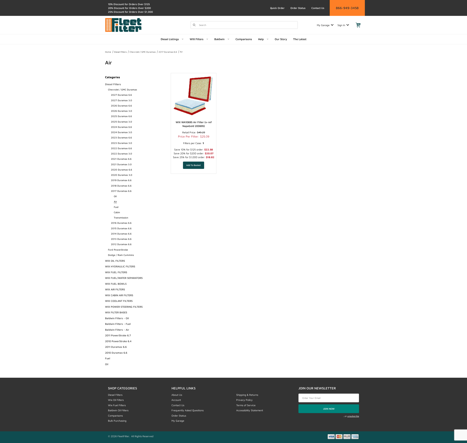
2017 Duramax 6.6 (168, 52)
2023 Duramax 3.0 (121, 143)
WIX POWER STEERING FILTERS (124, 306)
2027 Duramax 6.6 (121, 94)
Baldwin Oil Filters (118, 410)
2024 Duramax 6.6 (121, 126)
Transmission (121, 217)
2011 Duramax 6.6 (116, 346)
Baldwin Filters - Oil (117, 318)
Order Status (298, 7)
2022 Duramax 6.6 (121, 148)
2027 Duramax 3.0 (121, 100)
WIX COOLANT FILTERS (119, 300)
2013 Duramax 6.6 (121, 238)
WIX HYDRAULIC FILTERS (120, 266)
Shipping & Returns (247, 394)
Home (108, 52)
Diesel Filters (120, 52)
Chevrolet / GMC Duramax (143, 52)
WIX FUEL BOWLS (116, 283)
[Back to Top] (456, 420)
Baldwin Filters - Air (117, 329)
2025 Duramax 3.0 (121, 121)
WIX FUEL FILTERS (116, 272)
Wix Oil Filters (116, 399)
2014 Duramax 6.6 (121, 233)
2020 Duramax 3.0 (121, 174)
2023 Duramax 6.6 (121, 137)
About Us (176, 394)
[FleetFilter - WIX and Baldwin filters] (123, 24)
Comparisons (115, 415)
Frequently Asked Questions (187, 410)
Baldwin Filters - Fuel (118, 323)
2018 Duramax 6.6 (121, 185)
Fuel (116, 207)
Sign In (341, 25)
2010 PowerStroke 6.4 (118, 341)
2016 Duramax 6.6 (121, 222)
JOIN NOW (329, 408)
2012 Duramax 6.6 (121, 244)
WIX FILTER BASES (116, 312)
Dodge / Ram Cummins (121, 255)
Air (181, 51)
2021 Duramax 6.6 (121, 158)
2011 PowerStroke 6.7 (118, 335)
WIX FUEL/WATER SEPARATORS (124, 277)
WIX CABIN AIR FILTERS (119, 295)
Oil (115, 196)
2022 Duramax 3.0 (121, 153)
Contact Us (317, 7)
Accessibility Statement (249, 410)
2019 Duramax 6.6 (121, 180)
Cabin (117, 212)
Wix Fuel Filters (117, 405)
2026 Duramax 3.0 (121, 110)
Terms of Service (246, 405)
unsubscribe (353, 416)
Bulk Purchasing (117, 420)
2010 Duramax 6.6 (116, 352)
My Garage (323, 25)
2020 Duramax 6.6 (121, 169)
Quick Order (277, 7)
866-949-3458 (347, 8)
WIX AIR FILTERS (115, 289)
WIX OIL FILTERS (115, 260)
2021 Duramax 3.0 (121, 164)
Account (176, 399)
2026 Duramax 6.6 (121, 105)
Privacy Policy (244, 399)
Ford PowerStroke (118, 249)
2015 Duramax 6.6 (121, 228)
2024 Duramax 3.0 (121, 132)
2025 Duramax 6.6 (121, 116)
